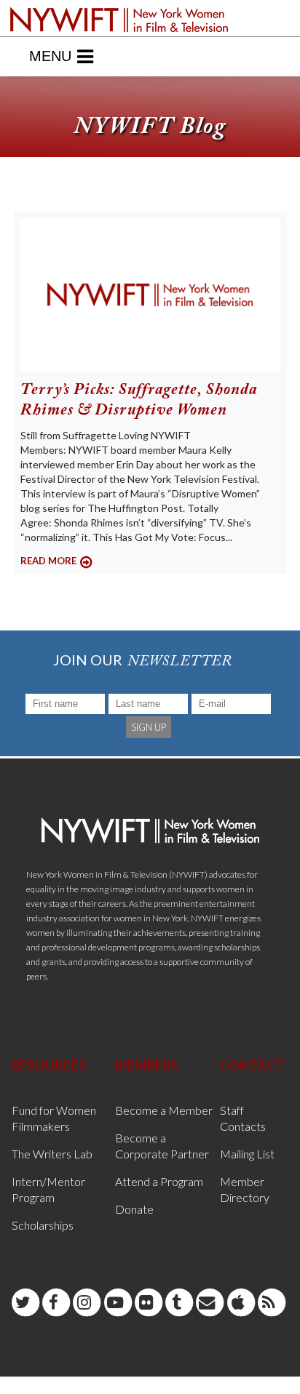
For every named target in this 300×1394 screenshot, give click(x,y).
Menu (50, 56)
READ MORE (48, 560)
